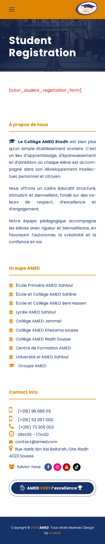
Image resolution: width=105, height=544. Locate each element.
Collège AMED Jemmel (38, 321)
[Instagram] (57, 467)
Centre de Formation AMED (43, 348)
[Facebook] (48, 467)
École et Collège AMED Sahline (46, 294)
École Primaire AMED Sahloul (44, 285)
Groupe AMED (31, 366)
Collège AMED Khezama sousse (47, 330)
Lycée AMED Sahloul (36, 312)
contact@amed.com (36, 442)
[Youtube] (66, 467)
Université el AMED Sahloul (42, 357)
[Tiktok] (76, 467)
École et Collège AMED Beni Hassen (51, 303)
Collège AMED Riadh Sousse (43, 339)
